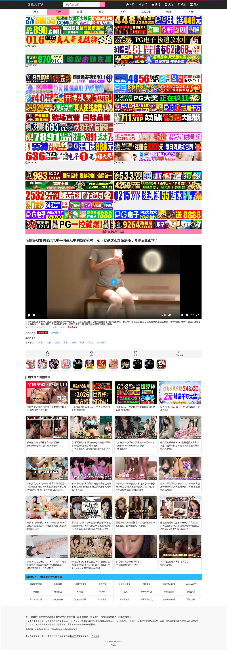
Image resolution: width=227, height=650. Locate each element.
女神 (128, 526)
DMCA (73, 636)
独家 (118, 449)
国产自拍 (43, 332)
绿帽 (29, 490)
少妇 (39, 446)
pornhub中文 (146, 592)
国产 (58, 11)
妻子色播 (102, 584)
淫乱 (91, 342)
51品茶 (125, 592)
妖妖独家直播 (169, 599)
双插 (129, 490)
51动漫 (80, 592)
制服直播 (147, 584)
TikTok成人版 (36, 599)
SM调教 (105, 529)
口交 (43, 446)
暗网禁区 (58, 592)
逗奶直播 (191, 599)
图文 (195, 4)
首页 (131, 4)
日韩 (79, 11)
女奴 (125, 565)
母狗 (95, 449)
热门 (157, 4)
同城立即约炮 (36, 584)
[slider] (96, 315)
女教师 (81, 449)
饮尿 (103, 449)
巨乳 (91, 449)
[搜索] (102, 4)
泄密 (132, 526)
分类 (144, 4)
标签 (183, 4)
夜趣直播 (58, 584)
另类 (190, 11)
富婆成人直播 (169, 584)
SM (72, 449)
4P (125, 490)
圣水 (99, 449)
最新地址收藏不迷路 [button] (113, 231)
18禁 (113, 645)
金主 (166, 529)
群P (45, 490)
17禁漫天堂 (169, 592)
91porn (102, 592)
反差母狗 (53, 446)
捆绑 (36, 568)
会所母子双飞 (147, 599)
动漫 (169, 11)
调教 (76, 449)
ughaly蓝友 (191, 584)
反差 (74, 342)
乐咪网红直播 (80, 584)
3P (48, 490)
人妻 (66, 342)
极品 (93, 529)
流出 (85, 529)
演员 (170, 4)
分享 (135, 355)
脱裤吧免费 (125, 599)
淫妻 (57, 342)
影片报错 (179, 355)
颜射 (86, 568)
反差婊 (34, 446)
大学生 (98, 529)
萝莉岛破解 (58, 599)
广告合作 (95, 636)
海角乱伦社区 (80, 599)
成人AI (146, 11)
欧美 (101, 11)
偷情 (41, 342)
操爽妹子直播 (125, 584)
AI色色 (36, 592)
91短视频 (102, 599)
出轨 (49, 342)
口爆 (47, 446)
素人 (52, 490)
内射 (133, 490)
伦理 (123, 11)
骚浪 (82, 342)
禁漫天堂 (191, 592)
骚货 (170, 529)
